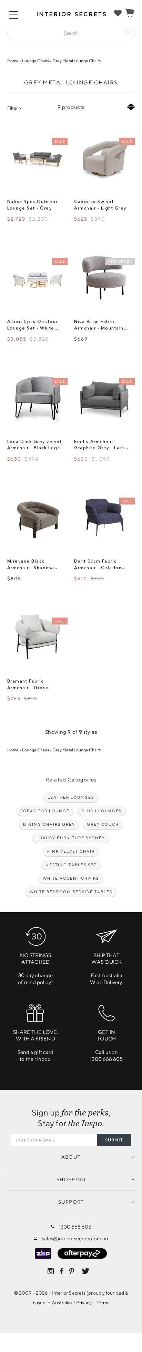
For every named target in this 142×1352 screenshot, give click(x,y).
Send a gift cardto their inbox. (35, 1045)
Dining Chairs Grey (49, 824)
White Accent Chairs (71, 878)
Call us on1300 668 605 (106, 1045)
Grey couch (103, 824)
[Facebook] (61, 1271)
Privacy (84, 1302)
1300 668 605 (75, 1227)
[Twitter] (85, 1271)
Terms (103, 1302)
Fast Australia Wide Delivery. (106, 968)
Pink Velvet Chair (71, 851)
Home (13, 60)
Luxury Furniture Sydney (71, 837)
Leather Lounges (71, 797)
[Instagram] (51, 1271)
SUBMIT (114, 1139)
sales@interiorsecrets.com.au (75, 1238)
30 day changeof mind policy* (35, 968)
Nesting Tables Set (71, 864)
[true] (118, 13)
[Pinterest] (72, 1271)
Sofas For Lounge (45, 810)
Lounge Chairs (35, 61)
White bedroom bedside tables (71, 891)
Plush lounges (101, 810)
